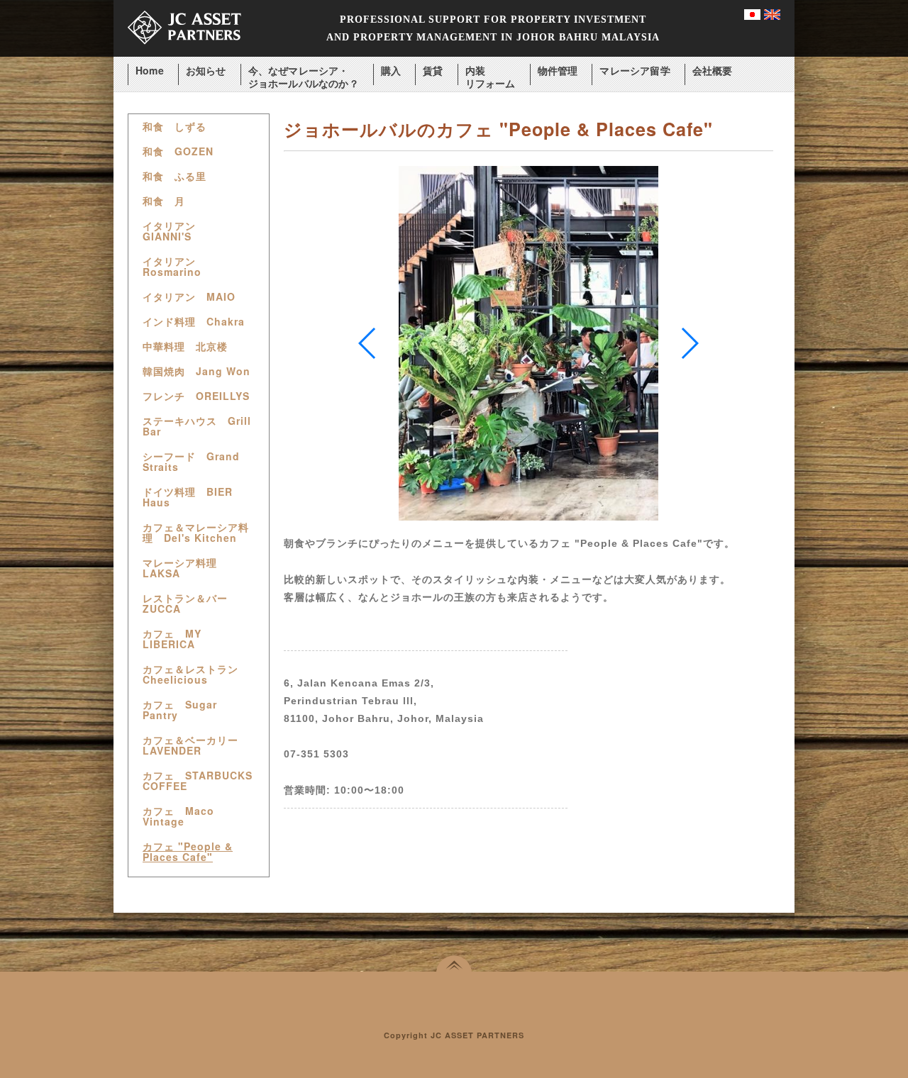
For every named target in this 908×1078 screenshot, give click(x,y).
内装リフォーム (490, 71)
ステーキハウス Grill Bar (197, 426)
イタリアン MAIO (189, 296)
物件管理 (558, 70)
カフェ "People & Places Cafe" (188, 851)
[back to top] (454, 963)
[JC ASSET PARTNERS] (184, 52)
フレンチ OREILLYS (196, 396)
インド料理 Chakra (194, 321)
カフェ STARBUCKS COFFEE (198, 780)
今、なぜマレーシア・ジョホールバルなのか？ (303, 71)
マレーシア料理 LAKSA (185, 568)
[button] (689, 343)
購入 (391, 70)
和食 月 (164, 201)
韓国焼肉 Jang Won (196, 371)
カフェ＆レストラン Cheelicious (196, 674)
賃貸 (433, 70)
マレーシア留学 (634, 70)
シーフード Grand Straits (191, 461)
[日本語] (752, 16)
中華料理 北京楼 (185, 346)
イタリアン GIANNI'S (174, 231)
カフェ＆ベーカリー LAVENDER (196, 745)
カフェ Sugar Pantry (180, 710)
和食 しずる (174, 126)
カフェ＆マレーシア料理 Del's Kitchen (196, 532)
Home (149, 70)
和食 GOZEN (178, 151)
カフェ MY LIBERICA (172, 639)
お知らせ (206, 70)
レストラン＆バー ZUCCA (190, 603)
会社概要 (712, 70)
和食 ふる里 (174, 176)
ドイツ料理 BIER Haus (188, 497)
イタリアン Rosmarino (174, 266)
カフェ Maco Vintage (178, 816)
